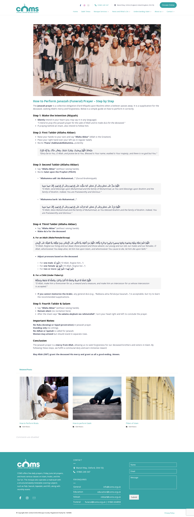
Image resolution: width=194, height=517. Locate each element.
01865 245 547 (83, 471)
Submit (134, 497)
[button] (80, 5)
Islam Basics (26, 427)
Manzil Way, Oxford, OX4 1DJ (90, 467)
